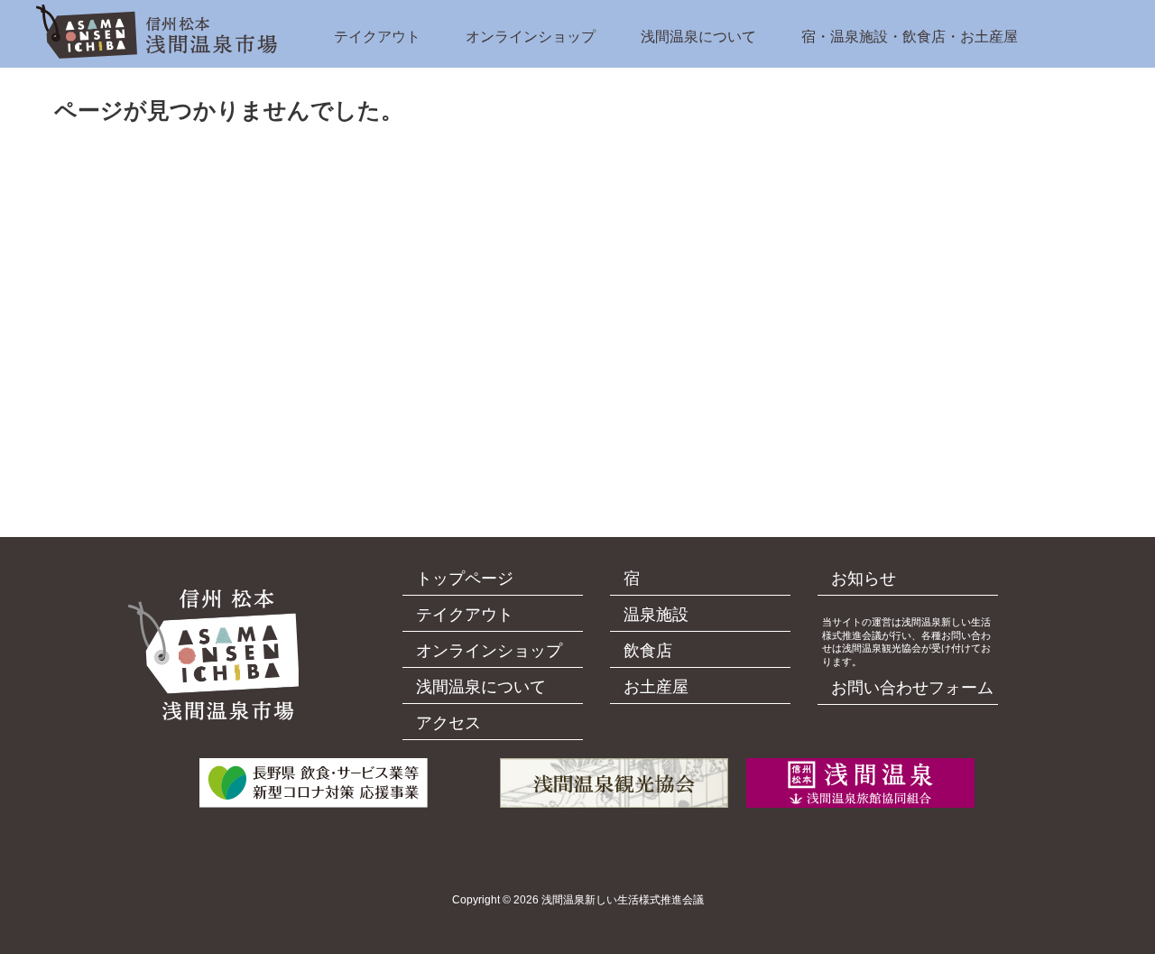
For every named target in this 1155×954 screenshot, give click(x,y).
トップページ (464, 579)
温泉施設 (656, 615)
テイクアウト (377, 36)
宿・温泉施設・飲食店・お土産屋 (909, 36)
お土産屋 (656, 687)
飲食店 (648, 651)
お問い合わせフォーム (912, 688)
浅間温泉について (698, 36)
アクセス (448, 723)
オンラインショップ (531, 36)
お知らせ (863, 579)
